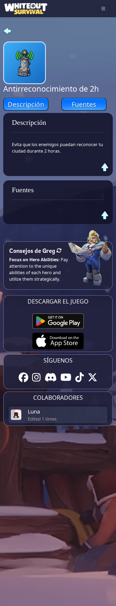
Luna (34, 411)
